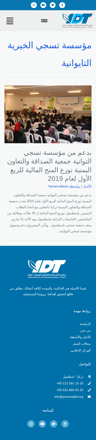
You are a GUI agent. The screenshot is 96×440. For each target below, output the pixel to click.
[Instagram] (34, 5)
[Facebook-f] (62, 5)
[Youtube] (43, 5)
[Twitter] (53, 5)
